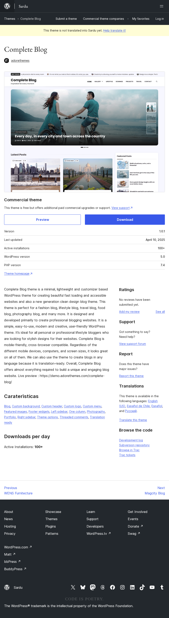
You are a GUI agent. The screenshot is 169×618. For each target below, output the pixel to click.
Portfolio (10, 417)
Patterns (51, 533)
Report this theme (131, 376)
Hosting (10, 526)
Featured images (15, 411)
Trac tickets (127, 455)
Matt (10, 554)
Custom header (51, 406)
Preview (42, 220)
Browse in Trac (129, 450)
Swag (134, 533)
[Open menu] (162, 6)
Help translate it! (114, 30)
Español (156, 406)
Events (133, 519)
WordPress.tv (99, 533)
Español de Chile (138, 406)
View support (120, 208)
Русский (131, 411)
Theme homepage (16, 273)
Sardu (18, 587)
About (8, 512)
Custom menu (92, 406)
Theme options (47, 417)
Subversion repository (134, 445)
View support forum (132, 343)
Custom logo (72, 406)
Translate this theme (133, 420)
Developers (95, 526)
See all (160, 311)
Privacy (9, 533)
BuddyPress (15, 569)
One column (77, 411)
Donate (135, 526)
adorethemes (20, 60)
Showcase (53, 512)
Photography (96, 411)
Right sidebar (26, 417)
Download (125, 220)
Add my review (129, 311)
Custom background (26, 406)
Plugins (50, 526)
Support (93, 519)
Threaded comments (74, 417)
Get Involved (138, 512)
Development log (131, 440)
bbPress (12, 561)
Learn (91, 512)
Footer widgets (39, 411)
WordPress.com (18, 547)
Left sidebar (59, 411)
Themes (9, 18)
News (8, 519)
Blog (7, 406)
